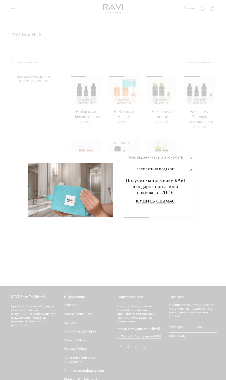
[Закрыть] (191, 170)
